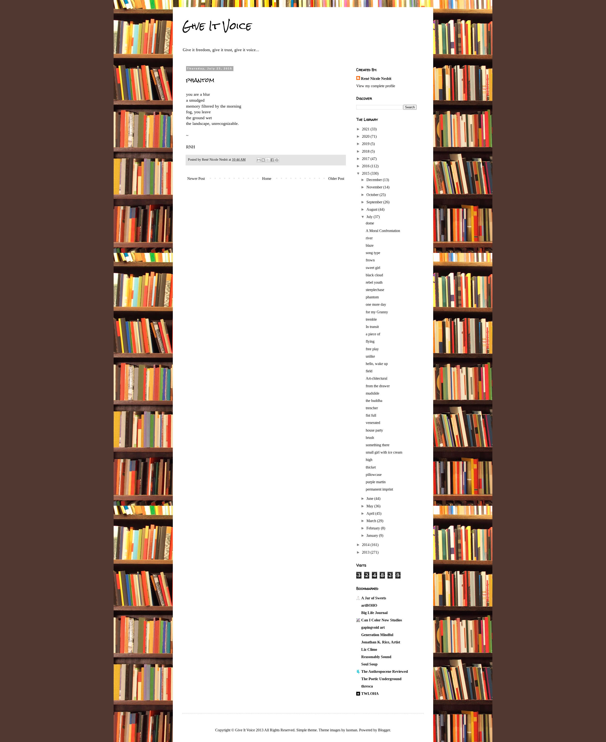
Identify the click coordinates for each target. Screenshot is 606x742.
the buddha (374, 401)
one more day (376, 304)
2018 (366, 151)
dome (370, 223)
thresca (367, 686)
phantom (372, 297)
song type (373, 253)
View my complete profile (375, 86)
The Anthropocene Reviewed (384, 671)
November (374, 187)
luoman (351, 730)
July (370, 217)
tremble (371, 319)
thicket (371, 467)
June (370, 498)
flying (370, 341)
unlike (370, 356)
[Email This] (258, 160)
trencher (372, 408)
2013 (366, 552)
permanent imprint (379, 489)
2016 (366, 166)
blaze (370, 245)
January (372, 535)
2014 (366, 545)
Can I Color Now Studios (381, 620)
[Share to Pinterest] (276, 160)
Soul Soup (369, 664)
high (369, 460)
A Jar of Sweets (373, 598)
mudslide (372, 393)
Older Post (336, 179)
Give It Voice (217, 26)
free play (372, 349)
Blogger (384, 730)
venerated (373, 423)
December (374, 180)
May (370, 506)
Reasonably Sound (376, 657)
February (373, 528)
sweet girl (373, 268)
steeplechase (375, 290)
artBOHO (369, 605)
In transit (372, 327)
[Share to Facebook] (272, 160)
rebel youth (374, 282)
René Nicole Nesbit (376, 79)
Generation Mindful (377, 635)
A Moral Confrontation (383, 231)
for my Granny (377, 312)
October (372, 195)
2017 (366, 159)
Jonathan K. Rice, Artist (380, 642)
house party (374, 430)
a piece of (373, 334)
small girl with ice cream (384, 452)
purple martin (376, 482)
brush (370, 438)
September (374, 202)
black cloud (374, 275)
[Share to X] (267, 160)
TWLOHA (370, 694)
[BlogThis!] (263, 160)
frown (370, 260)
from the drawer (378, 386)
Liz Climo (369, 649)
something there (377, 445)
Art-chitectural (376, 378)
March (371, 521)
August (372, 209)
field (369, 371)
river (369, 238)
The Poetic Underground (381, 679)
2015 (366, 173)
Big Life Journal (374, 613)
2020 (366, 136)
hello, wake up (377, 364)
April (370, 513)
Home (266, 179)
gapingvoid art (373, 627)
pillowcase (374, 475)
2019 (366, 144)
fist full (371, 415)
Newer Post (196, 179)
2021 (366, 129)
